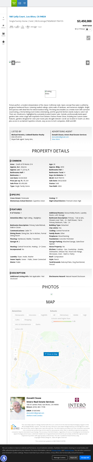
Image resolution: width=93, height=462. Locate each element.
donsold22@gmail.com (60, 137)
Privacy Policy (56, 450)
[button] (4, 458)
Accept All (85, 458)
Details (3, 27)
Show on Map (52, 354)
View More (56, 139)
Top (3, 19)
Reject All (73, 458)
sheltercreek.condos (34, 415)
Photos (3, 35)
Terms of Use (69, 450)
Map (3, 43)
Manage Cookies (60, 458)
